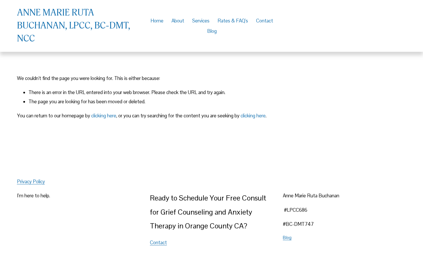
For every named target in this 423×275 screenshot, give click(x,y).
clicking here (103, 115)
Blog (212, 31)
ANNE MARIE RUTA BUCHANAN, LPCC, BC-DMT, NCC (73, 25)
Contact (264, 21)
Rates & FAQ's (233, 21)
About (178, 21)
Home (156, 21)
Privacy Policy (31, 181)
